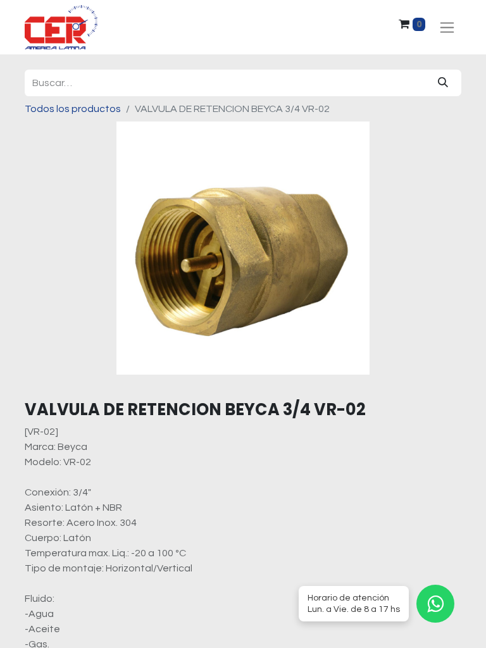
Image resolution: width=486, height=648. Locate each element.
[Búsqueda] (443, 83)
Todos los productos (73, 109)
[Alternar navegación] (447, 27)
